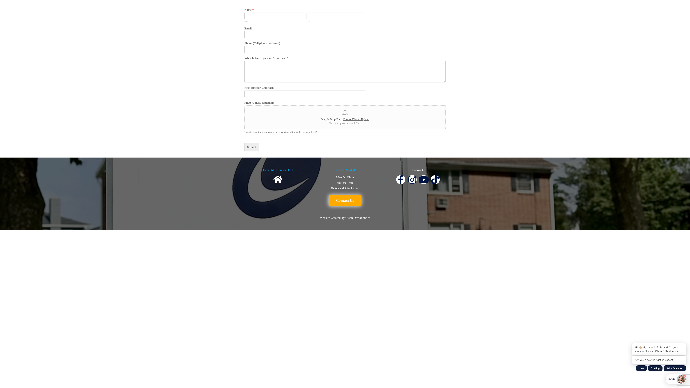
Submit (251, 147)
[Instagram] (412, 179)
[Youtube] (423, 179)
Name (249, 9)
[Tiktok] (435, 179)
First (246, 21)
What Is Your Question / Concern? (266, 58)
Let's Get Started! (345, 170)
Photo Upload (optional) (259, 102)
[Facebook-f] (400, 179)
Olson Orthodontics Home (277, 170)
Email (249, 28)
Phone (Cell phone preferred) (262, 43)
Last (309, 21)
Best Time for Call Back (259, 87)
